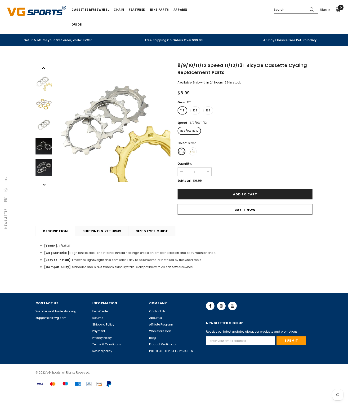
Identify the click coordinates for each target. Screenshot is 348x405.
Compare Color (155, 175)
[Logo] (36, 11)
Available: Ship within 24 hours (200, 82)
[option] (58, 40)
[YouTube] (232, 306)
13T (208, 110)
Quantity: (185, 164)
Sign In (325, 10)
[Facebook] (210, 306)
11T (182, 110)
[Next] (44, 184)
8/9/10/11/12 (189, 131)
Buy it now (245, 209)
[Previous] (44, 67)
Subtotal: (185, 181)
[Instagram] (221, 306)
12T (195, 110)
